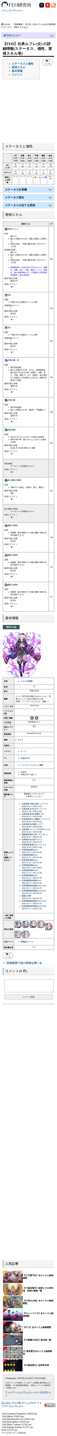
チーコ (23, 751)
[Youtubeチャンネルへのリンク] (47, 5)
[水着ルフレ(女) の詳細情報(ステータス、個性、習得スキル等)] (26, 924)
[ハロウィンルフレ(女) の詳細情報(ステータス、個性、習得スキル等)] (33, 924)
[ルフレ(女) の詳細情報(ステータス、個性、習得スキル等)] (18, 924)
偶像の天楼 (26, 896)
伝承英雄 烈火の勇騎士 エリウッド (36, 819)
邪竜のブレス (12, 229)
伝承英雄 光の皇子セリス (32, 840)
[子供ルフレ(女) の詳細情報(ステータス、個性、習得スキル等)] (18, 934)
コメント (17, 74)
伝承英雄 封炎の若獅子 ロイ (33, 814)
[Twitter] (42, 5)
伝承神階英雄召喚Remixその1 (34, 891)
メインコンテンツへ (12, 10)
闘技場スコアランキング (34, 794)
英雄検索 (18, 24)
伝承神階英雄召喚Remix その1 (34, 906)
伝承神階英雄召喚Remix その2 (34, 886)
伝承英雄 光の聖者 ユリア (32, 824)
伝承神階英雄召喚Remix (31, 880)
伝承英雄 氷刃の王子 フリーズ (34, 809)
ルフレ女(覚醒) (27, 681)
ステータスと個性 (23, 63)
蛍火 (9, 328)
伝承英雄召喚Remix (30, 850)
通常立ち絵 (11, 627)
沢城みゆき (25, 758)
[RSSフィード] (53, 5)
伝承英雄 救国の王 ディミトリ (34, 845)
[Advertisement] (28, 112)
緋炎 (9, 295)
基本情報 (17, 70)
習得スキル (18, 67)
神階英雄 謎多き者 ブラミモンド (35, 834)
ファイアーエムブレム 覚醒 (32, 765)
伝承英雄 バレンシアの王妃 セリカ (36, 829)
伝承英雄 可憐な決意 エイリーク (35, 804)
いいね (48, 62)
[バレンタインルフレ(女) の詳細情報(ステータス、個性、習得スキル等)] (41, 924)
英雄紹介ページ (27, 942)
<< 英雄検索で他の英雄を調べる (22, 962)
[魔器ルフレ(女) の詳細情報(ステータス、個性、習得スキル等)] (49, 926)
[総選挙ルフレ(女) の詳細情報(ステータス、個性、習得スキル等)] (26, 934)
